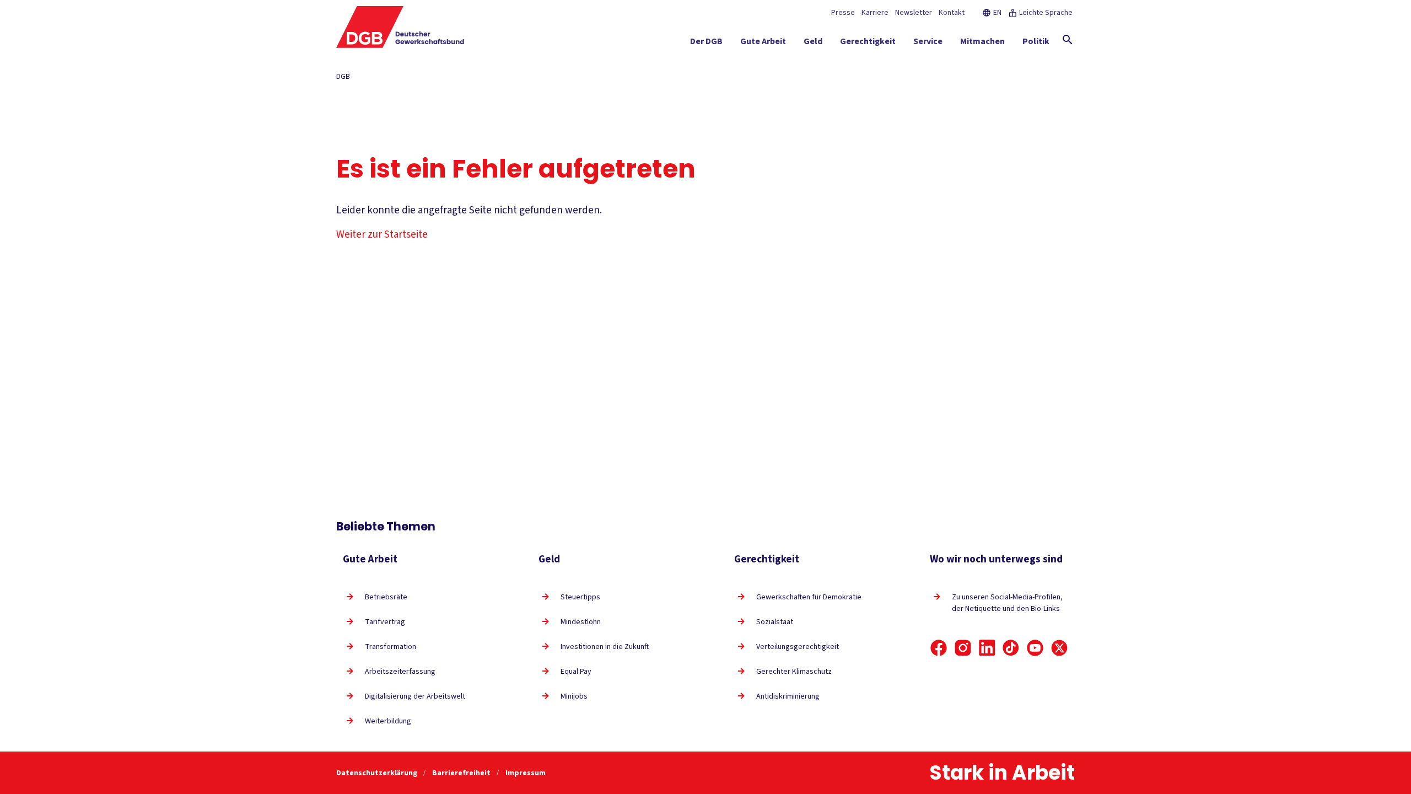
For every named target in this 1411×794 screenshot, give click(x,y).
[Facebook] (938, 648)
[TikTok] (1011, 648)
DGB (343, 76)
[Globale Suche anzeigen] (1067, 39)
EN (997, 12)
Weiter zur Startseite (382, 234)
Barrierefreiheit (462, 773)
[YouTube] (1035, 648)
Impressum (525, 773)
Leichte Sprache (1046, 12)
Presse (843, 12)
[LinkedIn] (987, 648)
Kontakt (952, 12)
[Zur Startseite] (400, 27)
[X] (1059, 648)
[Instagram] (963, 648)
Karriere (874, 12)
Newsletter (913, 12)
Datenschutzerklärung (377, 773)
